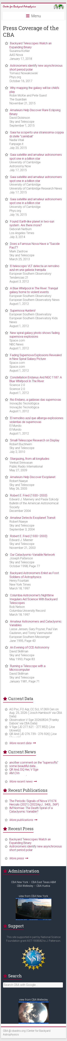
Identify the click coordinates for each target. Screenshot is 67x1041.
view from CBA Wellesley (33, 999)
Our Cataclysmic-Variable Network (32, 554)
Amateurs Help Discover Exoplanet (32, 477)
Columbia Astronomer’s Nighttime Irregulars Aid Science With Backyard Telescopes (33, 599)
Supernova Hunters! (22, 310)
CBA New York (19, 882)
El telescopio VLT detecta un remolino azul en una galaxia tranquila (34, 268)
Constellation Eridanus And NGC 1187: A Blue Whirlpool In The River (35, 379)
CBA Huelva (43, 885)
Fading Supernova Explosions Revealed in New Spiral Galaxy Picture (35, 357)
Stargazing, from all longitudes (29, 458)
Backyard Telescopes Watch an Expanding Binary (30, 45)
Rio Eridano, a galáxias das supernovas (35, 399)
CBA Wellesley (25, 885)
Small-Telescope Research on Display (34, 440)
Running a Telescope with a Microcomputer (27, 668)
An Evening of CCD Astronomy (29, 647)
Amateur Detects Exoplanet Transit (32, 517)
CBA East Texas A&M (43, 882)
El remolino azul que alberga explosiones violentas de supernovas (36, 420)
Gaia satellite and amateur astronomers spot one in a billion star (35, 156)
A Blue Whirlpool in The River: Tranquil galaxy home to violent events (33, 290)
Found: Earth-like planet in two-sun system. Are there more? (31, 223)
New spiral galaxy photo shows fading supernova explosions (34, 335)
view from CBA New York (33, 896)
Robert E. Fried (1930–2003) (28, 495)
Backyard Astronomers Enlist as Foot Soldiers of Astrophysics (34, 575)
